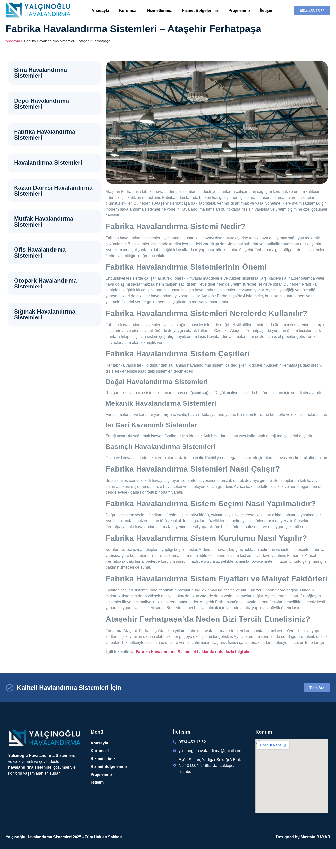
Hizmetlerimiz (159, 10)
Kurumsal (128, 10)
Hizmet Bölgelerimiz (200, 10)
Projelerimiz (239, 10)
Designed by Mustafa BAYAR (303, 837)
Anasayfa (100, 10)
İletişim (266, 10)
